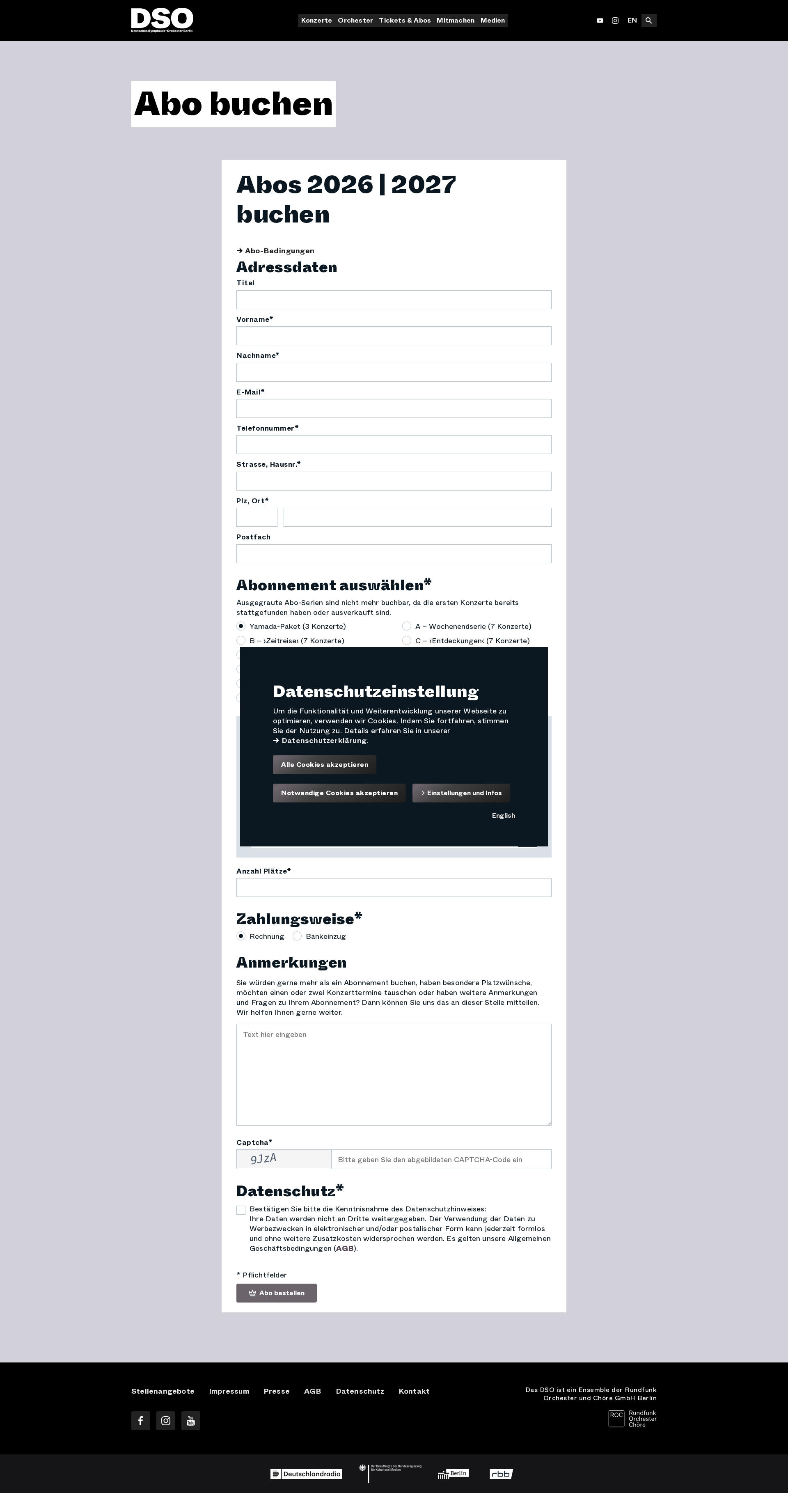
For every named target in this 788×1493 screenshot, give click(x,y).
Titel (245, 283)
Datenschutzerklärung (324, 740)
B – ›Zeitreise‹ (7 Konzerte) (297, 640)
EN (632, 20)
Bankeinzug (326, 936)
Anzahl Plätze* (263, 871)
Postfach (253, 537)
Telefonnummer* (267, 428)
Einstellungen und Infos (464, 792)
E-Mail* (250, 392)
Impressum (229, 1391)
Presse (276, 1391)
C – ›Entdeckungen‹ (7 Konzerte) (472, 640)
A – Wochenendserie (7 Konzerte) (473, 626)
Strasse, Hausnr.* (268, 465)
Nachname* (258, 356)
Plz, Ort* (252, 501)
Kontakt (414, 1391)
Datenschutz (360, 1391)
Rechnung (267, 936)
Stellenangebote (163, 1391)
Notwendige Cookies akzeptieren (339, 792)
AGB (344, 1248)
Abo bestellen (281, 1293)
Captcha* (254, 1143)
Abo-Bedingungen (280, 251)
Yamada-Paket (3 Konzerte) (298, 626)
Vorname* (254, 320)
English (503, 815)
